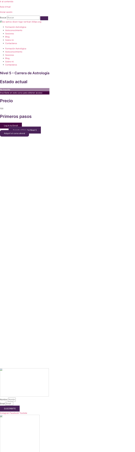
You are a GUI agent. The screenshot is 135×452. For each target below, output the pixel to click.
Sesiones (9, 33)
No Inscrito (5, 89)
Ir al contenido (6, 1)
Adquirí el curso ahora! (14, 133)
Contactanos (11, 43)
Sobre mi (9, 40)
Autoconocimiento (13, 30)
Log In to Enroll (11, 125)
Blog (7, 36)
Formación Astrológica (15, 27)
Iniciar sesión (6, 12)
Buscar (3, 17)
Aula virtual (5, 7)
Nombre (4, 399)
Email (3, 403)
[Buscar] (44, 18)
